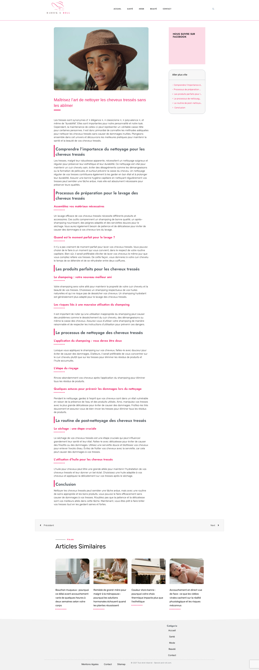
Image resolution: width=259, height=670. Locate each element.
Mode (141, 9)
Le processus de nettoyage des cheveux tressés (188, 98)
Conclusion (179, 107)
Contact (167, 9)
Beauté (153, 9)
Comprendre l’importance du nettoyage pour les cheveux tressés (188, 85)
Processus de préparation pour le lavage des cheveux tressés (188, 89)
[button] (213, 9)
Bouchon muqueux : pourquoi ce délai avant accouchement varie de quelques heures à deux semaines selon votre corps (72, 597)
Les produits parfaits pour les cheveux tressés (188, 94)
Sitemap (121, 664)
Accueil (117, 9)
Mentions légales (89, 664)
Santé (130, 9)
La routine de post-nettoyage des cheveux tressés (188, 103)
